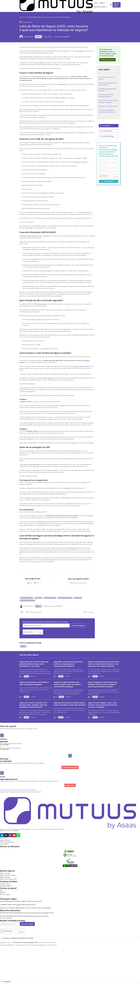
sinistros (56, 98)
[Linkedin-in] (2, 835)
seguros (77, 162)
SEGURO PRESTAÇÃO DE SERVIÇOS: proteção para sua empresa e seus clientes (24, 916)
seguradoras (79, 51)
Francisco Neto (28, 37)
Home (96, 3)
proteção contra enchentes (80, 366)
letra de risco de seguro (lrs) (65, 598)
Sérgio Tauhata (47, 378)
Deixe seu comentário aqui (79, 583)
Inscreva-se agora (78, 625)
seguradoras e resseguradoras (27, 600)
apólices (67, 488)
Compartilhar (89, 612)
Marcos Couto (30, 498)
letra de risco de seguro (50, 598)
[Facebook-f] (10, 835)
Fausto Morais (40, 521)
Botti (75, 548)
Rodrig (71, 548)
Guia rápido (104, 69)
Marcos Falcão (41, 304)
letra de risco (38, 598)
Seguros (38, 37)
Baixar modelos (108, 181)
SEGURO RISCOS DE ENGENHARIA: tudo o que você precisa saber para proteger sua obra (27, 913)
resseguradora (62, 84)
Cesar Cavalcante (39, 63)
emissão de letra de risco (26, 598)
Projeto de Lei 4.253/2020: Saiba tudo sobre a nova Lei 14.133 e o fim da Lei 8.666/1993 (25, 908)
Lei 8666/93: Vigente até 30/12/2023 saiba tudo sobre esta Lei (18, 904)
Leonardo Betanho (34, 464)
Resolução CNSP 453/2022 (28, 236)
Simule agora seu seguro (107, 59)
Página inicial (22, 17)
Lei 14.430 (27, 109)
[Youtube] (14, 835)
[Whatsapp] (18, 835)
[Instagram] (6, 835)
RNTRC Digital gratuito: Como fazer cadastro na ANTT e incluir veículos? (21, 901)
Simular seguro (116, 5)
